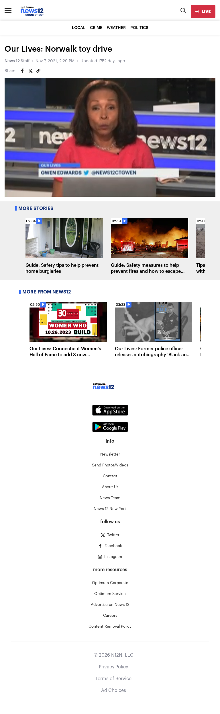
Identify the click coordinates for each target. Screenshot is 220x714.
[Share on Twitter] (30, 71)
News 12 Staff (17, 61)
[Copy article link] (38, 71)
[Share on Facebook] (22, 71)
